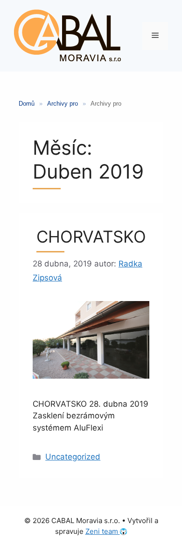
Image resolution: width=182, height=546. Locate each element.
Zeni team (102, 531)
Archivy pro (62, 103)
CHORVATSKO (91, 236)
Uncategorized (72, 456)
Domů (27, 103)
